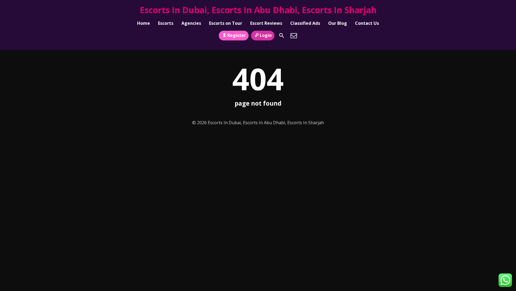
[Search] (281, 35)
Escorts (165, 23)
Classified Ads (305, 23)
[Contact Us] (294, 35)
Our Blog (337, 23)
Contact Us (367, 23)
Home (143, 23)
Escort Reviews (266, 23)
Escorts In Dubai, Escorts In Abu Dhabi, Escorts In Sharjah (258, 10)
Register (236, 35)
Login (266, 35)
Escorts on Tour (225, 23)
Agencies (191, 23)
